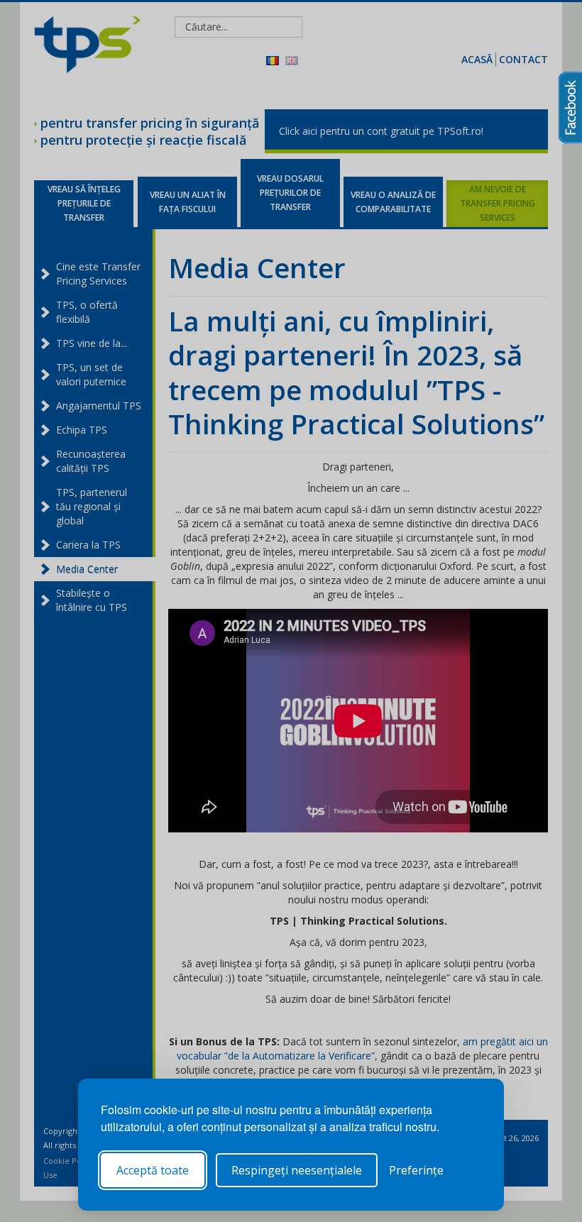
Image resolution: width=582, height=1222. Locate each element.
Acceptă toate (152, 1170)
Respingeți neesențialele (296, 1170)
